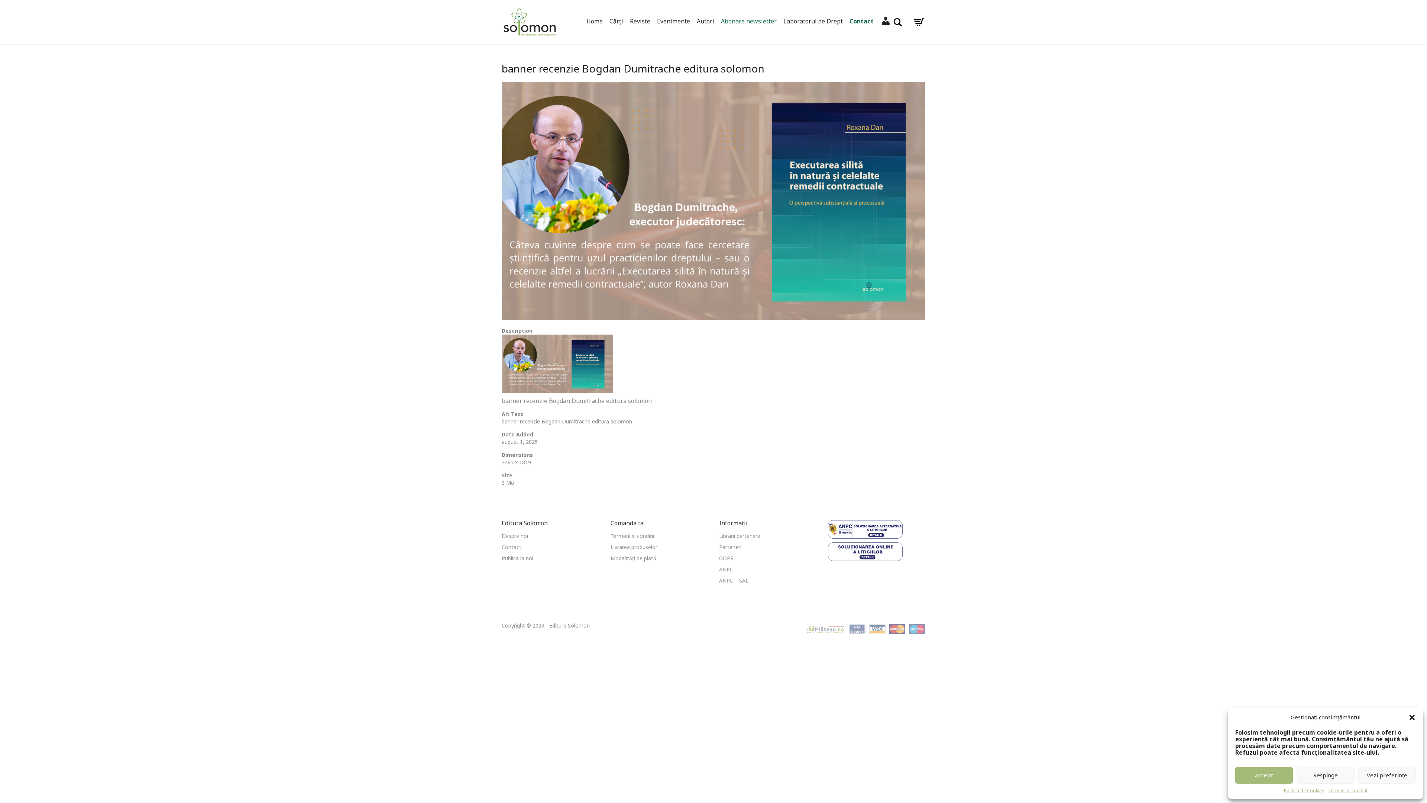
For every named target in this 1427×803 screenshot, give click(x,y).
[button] (1412, 717)
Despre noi (515, 535)
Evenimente (673, 21)
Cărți (616, 21)
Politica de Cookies (1304, 790)
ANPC (726, 569)
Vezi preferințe (1387, 775)
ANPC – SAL (733, 580)
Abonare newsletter (749, 21)
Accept (1264, 775)
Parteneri (730, 547)
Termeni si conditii (1347, 790)
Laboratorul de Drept (813, 21)
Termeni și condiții (632, 535)
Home (594, 21)
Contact (862, 21)
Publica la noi (517, 558)
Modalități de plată (633, 558)
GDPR (726, 558)
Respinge (1325, 775)
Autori (705, 21)
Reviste (640, 21)
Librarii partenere (739, 535)
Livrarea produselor (634, 547)
